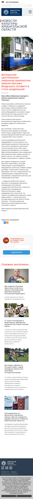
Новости (5, 472)
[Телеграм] (10, 467)
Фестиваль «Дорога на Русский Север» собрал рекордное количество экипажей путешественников (13, 369)
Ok (16, 496)
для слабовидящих (12, 2)
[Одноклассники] (6, 467)
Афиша (14, 472)
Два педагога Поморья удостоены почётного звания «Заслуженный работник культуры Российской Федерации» (14, 290)
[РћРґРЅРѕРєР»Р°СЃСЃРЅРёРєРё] (7, 222)
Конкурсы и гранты (9, 474)
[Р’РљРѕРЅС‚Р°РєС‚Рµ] (5, 222)
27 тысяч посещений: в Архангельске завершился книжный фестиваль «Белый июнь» (16, 323)
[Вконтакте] (2, 467)
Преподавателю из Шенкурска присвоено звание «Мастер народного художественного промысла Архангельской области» (16, 417)
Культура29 (11, 12)
